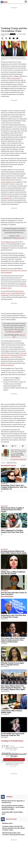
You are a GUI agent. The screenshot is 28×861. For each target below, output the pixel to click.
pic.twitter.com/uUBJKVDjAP (14, 332)
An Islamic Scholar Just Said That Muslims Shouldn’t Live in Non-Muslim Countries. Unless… (13, 828)
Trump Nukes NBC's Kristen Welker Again (11, 711)
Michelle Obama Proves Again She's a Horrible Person (12, 664)
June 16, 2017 (20, 238)
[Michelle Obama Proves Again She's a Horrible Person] (14, 654)
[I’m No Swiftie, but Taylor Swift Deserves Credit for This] (14, 724)
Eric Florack (4, 618)
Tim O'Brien (4, 643)
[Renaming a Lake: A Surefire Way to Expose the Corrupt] (14, 606)
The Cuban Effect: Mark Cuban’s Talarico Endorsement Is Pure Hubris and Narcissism (13, 640)
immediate (6, 242)
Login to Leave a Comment (14, 759)
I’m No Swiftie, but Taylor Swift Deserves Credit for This (12, 734)
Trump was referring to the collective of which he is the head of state (14, 355)
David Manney (4, 737)
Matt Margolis (5, 666)
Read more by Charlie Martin (19, 459)
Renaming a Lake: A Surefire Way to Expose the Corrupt (13, 616)
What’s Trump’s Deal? (13, 78)
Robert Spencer (5, 691)
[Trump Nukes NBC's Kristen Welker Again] (14, 701)
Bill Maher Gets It (7, 823)
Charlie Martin (5, 34)
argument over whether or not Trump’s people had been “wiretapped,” (13, 293)
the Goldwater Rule (6, 198)
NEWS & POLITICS (11, 462)
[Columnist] (5, 453)
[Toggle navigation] (25, 1)
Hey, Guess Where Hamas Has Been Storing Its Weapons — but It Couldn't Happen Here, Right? (13, 687)
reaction (12, 242)
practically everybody (7, 365)
